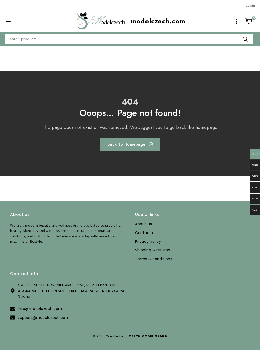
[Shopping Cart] (248, 21)
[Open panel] (10, 21)
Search (245, 39)
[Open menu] (237, 21)
